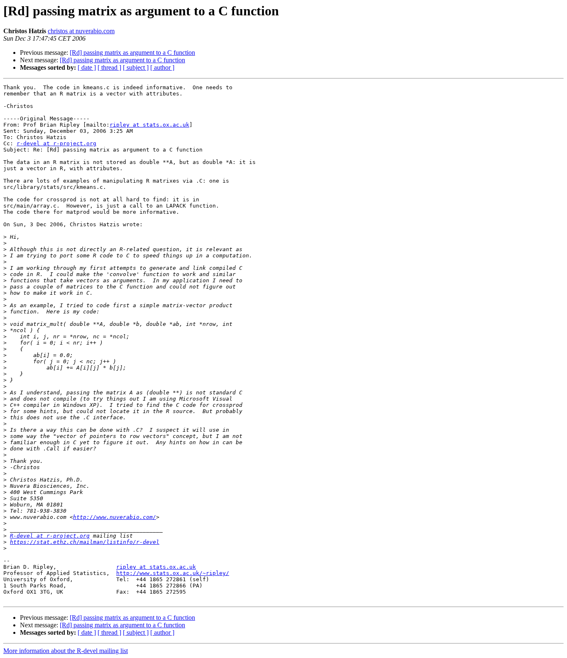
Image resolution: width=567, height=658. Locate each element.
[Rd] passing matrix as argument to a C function (132, 52)
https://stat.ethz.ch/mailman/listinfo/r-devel (84, 542)
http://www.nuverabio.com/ (114, 517)
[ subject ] (136, 67)
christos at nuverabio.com (81, 30)
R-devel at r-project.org (50, 536)
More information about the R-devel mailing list (65, 650)
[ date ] (87, 67)
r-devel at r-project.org (56, 143)
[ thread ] (109, 67)
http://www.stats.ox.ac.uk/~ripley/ (172, 573)
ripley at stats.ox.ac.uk (149, 125)
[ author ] (162, 67)
